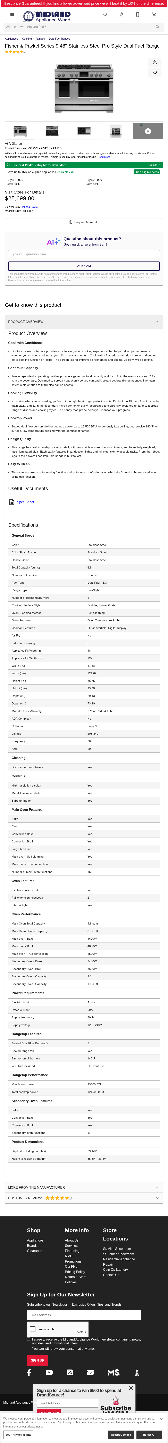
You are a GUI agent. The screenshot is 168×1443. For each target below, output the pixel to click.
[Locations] (121, 14)
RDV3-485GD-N (24, 211)
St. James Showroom (118, 1254)
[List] (105, 14)
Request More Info (86, 222)
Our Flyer (71, 1266)
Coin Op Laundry (115, 1269)
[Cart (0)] (154, 14)
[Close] (161, 1419)
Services (71, 1245)
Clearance (34, 1251)
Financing (72, 1251)
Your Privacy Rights (18, 1434)
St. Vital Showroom (117, 1249)
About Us (71, 1240)
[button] (12, 14)
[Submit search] (157, 27)
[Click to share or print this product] (154, 62)
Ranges (40, 38)
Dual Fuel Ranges (59, 38)
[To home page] (46, 14)
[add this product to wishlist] (154, 72)
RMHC (70, 1256)
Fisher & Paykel (29, 206)
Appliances (11, 38)
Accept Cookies (121, 1434)
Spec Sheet (25, 502)
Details (153, 164)
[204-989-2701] (138, 14)
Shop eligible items (146, 172)
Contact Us (111, 1275)
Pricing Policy (75, 1272)
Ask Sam (84, 266)
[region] (84, 1428)
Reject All (149, 1434)
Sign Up (37, 1360)
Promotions (73, 1261)
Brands (32, 1245)
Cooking (27, 38)
